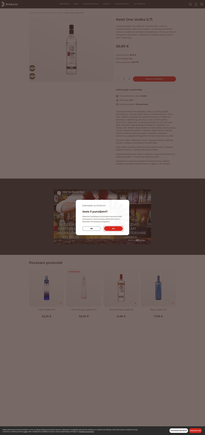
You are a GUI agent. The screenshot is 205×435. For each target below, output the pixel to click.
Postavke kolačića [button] (179, 431)
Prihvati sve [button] (195, 431)
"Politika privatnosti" (86, 432)
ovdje (25, 432)
